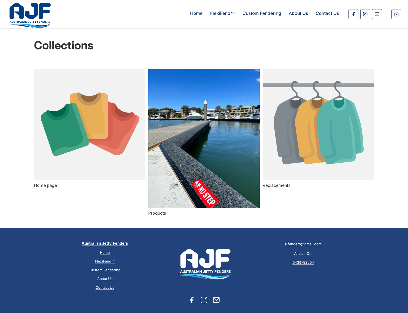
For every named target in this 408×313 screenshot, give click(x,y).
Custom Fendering (261, 13)
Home (196, 13)
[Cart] (396, 14)
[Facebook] (353, 14)
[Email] (377, 14)
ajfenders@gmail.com (303, 244)
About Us (298, 13)
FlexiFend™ (222, 13)
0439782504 (303, 262)
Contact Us (327, 13)
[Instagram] (365, 14)
